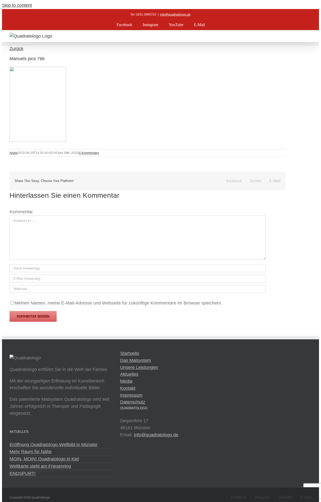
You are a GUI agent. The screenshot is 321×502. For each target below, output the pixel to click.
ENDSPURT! (23, 473)
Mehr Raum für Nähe (31, 451)
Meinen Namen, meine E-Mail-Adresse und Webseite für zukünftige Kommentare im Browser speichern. (118, 303)
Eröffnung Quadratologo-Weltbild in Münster (54, 444)
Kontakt (127, 388)
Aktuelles (129, 374)
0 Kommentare (89, 153)
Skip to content (17, 5)
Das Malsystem (135, 360)
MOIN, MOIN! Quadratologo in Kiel (44, 458)
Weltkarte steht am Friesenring (40, 466)
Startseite (129, 353)
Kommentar (21, 211)
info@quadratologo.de (175, 14)
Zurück (16, 48)
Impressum (131, 395)
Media (126, 381)
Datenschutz (132, 402)
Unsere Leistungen (139, 367)
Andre (14, 153)
